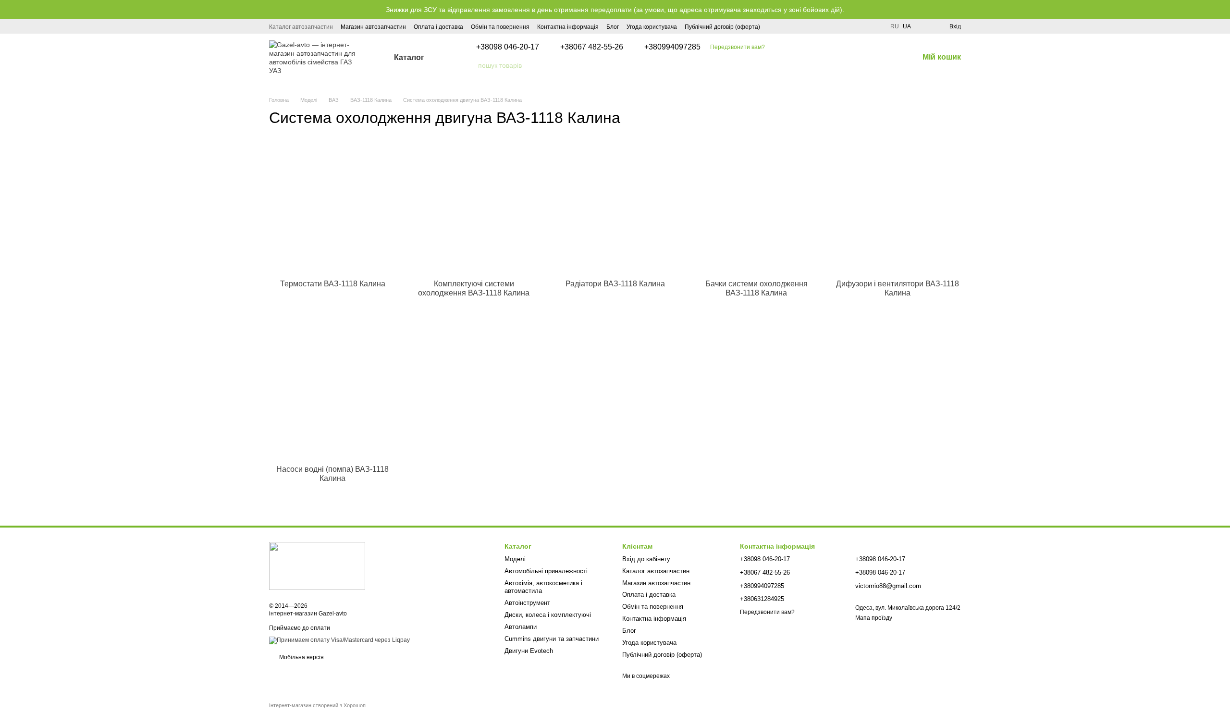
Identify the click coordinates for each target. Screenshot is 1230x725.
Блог (612, 27)
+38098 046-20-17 (507, 47)
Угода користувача (652, 27)
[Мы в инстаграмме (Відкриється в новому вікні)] (773, 26)
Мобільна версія (301, 657)
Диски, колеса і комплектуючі (547, 614)
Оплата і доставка (438, 27)
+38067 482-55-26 (591, 47)
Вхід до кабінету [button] (646, 559)
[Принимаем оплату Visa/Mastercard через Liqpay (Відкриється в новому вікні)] (339, 640)
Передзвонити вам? (737, 47)
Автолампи (520, 626)
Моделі (515, 559)
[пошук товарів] (470, 65)
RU (894, 26)
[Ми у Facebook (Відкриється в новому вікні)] (785, 26)
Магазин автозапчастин (373, 27)
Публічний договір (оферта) (722, 27)
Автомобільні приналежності (546, 571)
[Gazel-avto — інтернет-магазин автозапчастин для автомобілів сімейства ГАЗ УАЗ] (317, 565)
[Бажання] (924, 26)
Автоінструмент (527, 602)
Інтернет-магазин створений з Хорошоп (317, 705)
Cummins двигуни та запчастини (551, 638)
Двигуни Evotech (528, 650)
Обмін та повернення (500, 27)
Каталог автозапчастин (301, 27)
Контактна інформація (568, 27)
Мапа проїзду (873, 617)
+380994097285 (672, 47)
